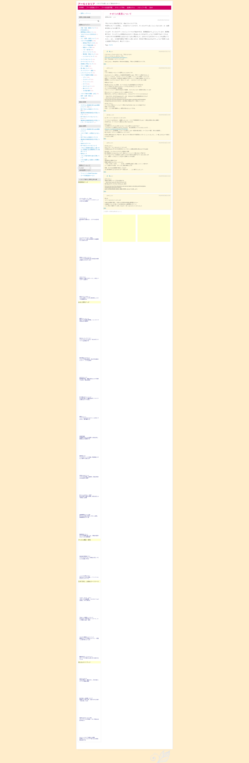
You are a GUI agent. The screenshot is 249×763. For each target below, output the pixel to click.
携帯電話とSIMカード (87, 32)
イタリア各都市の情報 (87, 75)
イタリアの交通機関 (86, 40)
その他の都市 (86, 90)
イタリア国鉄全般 (88, 45)
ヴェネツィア (86, 79)
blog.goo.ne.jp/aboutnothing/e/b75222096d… (117, 129)
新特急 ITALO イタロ (89, 43)
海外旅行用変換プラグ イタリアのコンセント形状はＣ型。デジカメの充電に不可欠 (89, 557)
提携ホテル (131, 7)
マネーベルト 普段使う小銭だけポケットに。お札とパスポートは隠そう (89, 278)
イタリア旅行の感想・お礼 (88, 93)
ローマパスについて (86, 61)
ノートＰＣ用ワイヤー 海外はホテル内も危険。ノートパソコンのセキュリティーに (89, 577)
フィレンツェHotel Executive (89, 173)
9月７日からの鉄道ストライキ (89, 109)
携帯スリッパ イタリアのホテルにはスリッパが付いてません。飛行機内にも (89, 418)
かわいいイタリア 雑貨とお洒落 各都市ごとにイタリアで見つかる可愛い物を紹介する (89, 739)
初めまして (84, 153)
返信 (105, 64)
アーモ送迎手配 (107, 7)
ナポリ (111, 45)
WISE (82, 36)
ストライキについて (86, 59)
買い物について (85, 68)
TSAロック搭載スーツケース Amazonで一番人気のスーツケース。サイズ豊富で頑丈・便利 (88, 619)
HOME (81, 7)
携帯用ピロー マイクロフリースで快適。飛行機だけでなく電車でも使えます (89, 457)
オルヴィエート (87, 86)
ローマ (85, 84)
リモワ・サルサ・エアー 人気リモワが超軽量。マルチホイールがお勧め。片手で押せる (89, 599)
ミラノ (85, 77)
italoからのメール (86, 143)
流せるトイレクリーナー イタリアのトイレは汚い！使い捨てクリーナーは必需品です (89, 339)
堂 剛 (108, 51)
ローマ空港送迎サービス (88, 175)
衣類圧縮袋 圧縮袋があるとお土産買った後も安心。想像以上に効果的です (89, 437)
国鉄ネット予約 (87, 47)
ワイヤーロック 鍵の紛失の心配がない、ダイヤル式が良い (89, 219)
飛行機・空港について (89, 54)
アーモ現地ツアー (92, 7)
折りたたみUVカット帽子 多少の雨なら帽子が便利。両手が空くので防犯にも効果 (89, 496)
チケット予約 (119, 7)
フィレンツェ (86, 81)
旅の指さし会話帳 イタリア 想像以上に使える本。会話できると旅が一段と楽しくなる (89, 699)
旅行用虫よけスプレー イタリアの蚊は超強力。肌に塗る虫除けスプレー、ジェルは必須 (89, 359)
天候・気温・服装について (88, 28)
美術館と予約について (87, 64)
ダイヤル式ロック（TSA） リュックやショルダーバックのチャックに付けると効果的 (89, 200)
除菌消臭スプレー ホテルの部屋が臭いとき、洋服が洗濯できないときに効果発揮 (89, 535)
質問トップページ (86, 13)
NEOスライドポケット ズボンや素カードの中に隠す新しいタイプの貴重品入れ (89, 298)
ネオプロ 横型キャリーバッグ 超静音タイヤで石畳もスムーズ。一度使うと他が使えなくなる (89, 638)
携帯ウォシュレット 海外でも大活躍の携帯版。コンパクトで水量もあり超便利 (89, 320)
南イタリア (86, 88)
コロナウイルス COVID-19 (88, 34)
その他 (82, 98)
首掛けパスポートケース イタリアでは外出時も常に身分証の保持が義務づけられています (89, 259)
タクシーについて (88, 52)
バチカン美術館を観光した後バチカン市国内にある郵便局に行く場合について (90, 149)
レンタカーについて (88, 56)
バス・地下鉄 (86, 49)
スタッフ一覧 (142, 7)
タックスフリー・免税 (87, 70)
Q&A (151, 7)
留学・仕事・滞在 (86, 96)
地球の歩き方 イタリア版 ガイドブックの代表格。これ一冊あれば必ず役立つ (89, 719)
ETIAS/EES (84, 30)
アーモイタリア (86, 4)
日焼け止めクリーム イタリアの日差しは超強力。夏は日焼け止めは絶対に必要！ (89, 477)
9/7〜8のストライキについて (89, 116)
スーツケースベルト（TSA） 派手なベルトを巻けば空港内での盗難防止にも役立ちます (89, 239)
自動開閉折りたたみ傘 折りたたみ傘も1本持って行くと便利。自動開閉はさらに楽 (88, 516)
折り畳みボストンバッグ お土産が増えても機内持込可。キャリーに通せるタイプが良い (89, 398)
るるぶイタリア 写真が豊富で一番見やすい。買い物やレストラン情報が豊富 (89, 680)
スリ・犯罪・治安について (88, 38)
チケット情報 (84, 66)
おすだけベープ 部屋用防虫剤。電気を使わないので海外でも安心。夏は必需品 (89, 379)
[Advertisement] (154, 228)
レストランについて (86, 73)
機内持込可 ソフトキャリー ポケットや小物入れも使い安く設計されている (89, 658)
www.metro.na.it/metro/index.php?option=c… (116, 57)
